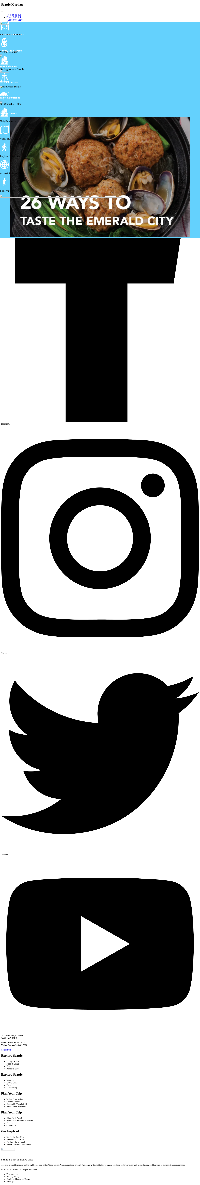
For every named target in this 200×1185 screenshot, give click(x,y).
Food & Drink (14, 17)
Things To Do (14, 15)
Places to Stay (14, 20)
